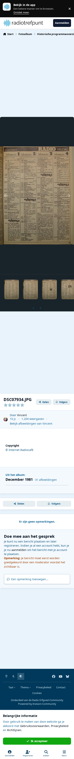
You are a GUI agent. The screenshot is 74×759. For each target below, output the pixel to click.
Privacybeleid (43, 687)
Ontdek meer (8, 8)
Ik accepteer (39, 741)
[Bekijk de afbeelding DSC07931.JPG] (30, 289)
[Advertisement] (37, 76)
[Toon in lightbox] (37, 195)
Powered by (37, 704)
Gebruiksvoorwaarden (34, 726)
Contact (61, 687)
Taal (11, 687)
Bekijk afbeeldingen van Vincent (31, 423)
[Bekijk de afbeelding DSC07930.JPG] (11, 289)
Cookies (37, 693)
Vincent (22, 415)
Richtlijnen (14, 730)
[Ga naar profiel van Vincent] (6, 419)
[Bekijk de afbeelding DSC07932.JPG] (49, 289)
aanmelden (18, 550)
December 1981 (19, 479)
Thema (25, 687)
